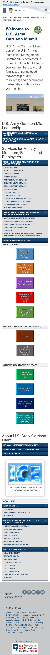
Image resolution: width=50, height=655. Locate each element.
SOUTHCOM (8, 509)
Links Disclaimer (27, 617)
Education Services (12, 195)
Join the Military (35, 622)
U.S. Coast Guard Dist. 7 (14, 529)
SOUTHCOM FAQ (31, 612)
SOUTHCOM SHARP (14, 632)
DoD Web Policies (13, 625)
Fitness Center (10, 177)
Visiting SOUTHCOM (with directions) (19, 218)
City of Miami (9, 565)
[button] (12, 4)
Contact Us (18, 612)
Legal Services (10, 189)
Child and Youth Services (15, 183)
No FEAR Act (27, 625)
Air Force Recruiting (13, 541)
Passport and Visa (12, 192)
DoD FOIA (21, 627)
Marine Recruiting (12, 538)
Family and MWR (10, 168)
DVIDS (9, 615)
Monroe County (11, 559)
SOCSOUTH (8, 515)
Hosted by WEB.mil (24, 641)
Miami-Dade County (12, 553)
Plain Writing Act (12, 630)
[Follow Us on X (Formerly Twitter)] (29, 592)
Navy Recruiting (11, 535)
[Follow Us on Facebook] (24, 592)
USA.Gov (17, 615)
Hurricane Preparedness (15, 227)
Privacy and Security (30, 615)
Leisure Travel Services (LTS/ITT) (18, 201)
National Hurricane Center (16, 544)
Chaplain (8, 230)
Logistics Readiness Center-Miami (18, 221)
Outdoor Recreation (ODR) (15, 204)
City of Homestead (12, 571)
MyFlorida (8, 577)
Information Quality (28, 630)
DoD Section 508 (21, 622)
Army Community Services (15, 180)
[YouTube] (33, 592)
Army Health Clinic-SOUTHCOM (17, 512)
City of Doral (10, 568)
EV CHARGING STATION (13, 207)
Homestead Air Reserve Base (16, 526)
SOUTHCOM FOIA (34, 627)
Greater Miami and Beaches (16, 574)
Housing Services (11, 174)
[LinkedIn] (38, 592)
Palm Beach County (12, 562)
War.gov (9, 612)
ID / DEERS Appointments (14, 171)
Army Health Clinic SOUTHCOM (17, 224)
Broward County (11, 556)
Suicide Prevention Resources (17, 198)
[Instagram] (42, 592)
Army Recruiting (11, 532)
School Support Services (15, 186)
